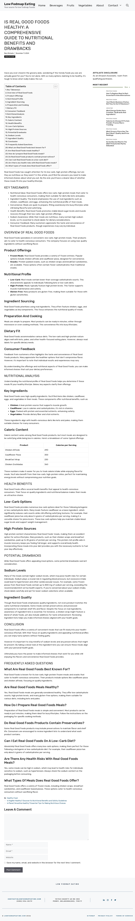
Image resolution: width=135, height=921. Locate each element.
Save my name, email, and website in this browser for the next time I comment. (44, 862)
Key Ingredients (15, 117)
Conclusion (13, 141)
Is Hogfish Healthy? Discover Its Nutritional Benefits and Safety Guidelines (37, 801)
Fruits (70, 5)
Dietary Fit (12, 108)
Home (41, 5)
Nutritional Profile (15, 99)
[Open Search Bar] (127, 5)
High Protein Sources (17, 129)
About (100, 5)
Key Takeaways (13, 90)
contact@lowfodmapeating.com (24, 899)
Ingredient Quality (16, 138)
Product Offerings (15, 96)
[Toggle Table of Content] (54, 86)
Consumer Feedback (16, 111)
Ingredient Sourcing (15, 102)
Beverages (56, 5)
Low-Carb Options (16, 126)
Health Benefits (15, 123)
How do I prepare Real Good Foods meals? (26, 154)
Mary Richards (9, 53)
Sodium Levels (14, 135)
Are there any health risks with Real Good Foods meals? (32, 163)
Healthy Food (9, 56)
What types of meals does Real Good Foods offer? (29, 166)
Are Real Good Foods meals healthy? (24, 151)
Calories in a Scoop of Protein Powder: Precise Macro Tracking (117, 123)
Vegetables (85, 5)
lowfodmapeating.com (15, 916)
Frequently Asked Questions (20, 144)
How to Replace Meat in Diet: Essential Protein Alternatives (118, 94)
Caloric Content (15, 120)
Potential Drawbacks (17, 132)
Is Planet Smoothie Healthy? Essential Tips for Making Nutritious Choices (36, 803)
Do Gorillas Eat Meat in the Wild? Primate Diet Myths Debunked (116, 144)
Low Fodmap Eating (19, 4)
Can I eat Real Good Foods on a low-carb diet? (28, 160)
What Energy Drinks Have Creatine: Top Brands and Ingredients (116, 112)
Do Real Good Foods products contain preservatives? (31, 157)
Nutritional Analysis (15, 114)
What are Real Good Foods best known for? (27, 148)
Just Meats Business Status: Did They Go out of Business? (117, 103)
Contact (113, 5)
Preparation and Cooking (18, 105)
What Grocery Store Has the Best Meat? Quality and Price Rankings (117, 133)
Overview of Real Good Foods (19, 93)
